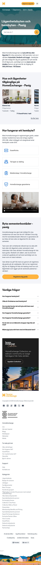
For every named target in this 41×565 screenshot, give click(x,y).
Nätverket (5, 436)
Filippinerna (16, 10)
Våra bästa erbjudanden (9, 496)
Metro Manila (28, 10)
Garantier (5, 456)
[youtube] (22, 405)
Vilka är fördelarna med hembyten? (14, 301)
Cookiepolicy (11, 538)
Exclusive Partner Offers (9, 516)
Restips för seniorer (8, 480)
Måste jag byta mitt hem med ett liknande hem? (18, 330)
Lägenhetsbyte (6, 478)
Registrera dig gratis (28, 3)
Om (3, 427)
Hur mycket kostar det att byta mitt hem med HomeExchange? (18, 307)
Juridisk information (23, 538)
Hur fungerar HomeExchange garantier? (16, 313)
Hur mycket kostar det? (9, 454)
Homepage (6, 10)
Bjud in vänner (6, 458)
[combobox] (20, 32)
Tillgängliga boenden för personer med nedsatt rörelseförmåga (16, 492)
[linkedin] (15, 405)
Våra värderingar (7, 447)
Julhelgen (5, 483)
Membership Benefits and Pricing (12, 509)
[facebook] (3, 405)
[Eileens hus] (16, 102)
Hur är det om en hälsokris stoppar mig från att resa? (18, 324)
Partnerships (6, 528)
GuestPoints (6, 451)
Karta (32, 538)
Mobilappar (5, 434)
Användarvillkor (8, 534)
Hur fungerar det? (7, 449)
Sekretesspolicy (32, 534)
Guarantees (5, 507)
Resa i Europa (6, 487)
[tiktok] (11, 405)
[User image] (28, 100)
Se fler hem (35, 118)
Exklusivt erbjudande (8, 523)
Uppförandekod (20, 534)
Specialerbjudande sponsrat (11, 512)
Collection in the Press (9, 502)
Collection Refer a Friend (9, 505)
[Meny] (37, 3)
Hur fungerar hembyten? (10, 296)
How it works (6, 518)
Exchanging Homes (8, 500)
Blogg (4, 431)
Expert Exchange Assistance (10, 514)
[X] (19, 405)
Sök (36, 32)
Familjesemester (7, 485)
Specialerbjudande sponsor (10, 498)
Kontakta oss (6, 469)
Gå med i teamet (7, 429)
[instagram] (7, 405)
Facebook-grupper (8, 489)
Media (4, 438)
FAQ (3, 467)
